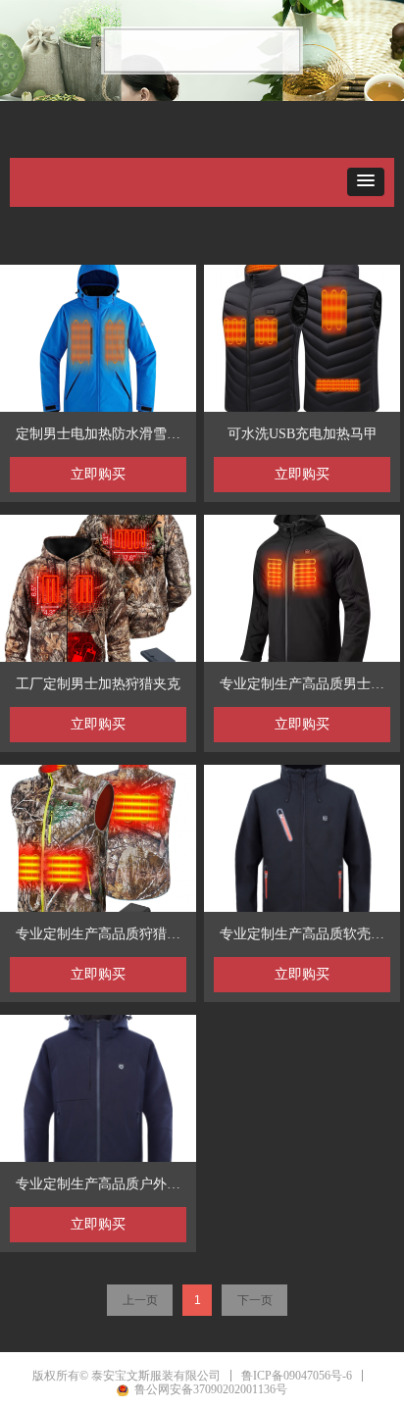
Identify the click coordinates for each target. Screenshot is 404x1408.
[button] (365, 182)
